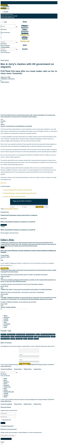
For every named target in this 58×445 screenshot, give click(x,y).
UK (35, 336)
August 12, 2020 (5, 77)
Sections (24, 33)
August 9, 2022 (5, 257)
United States (11, 334)
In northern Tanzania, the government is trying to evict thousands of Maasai (22, 284)
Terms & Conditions (6, 369)
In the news (11, 79)
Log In (2, 442)
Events (24, 49)
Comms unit (24, 41)
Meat (25, 338)
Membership (4, 5)
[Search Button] (16, 26)
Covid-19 (3, 334)
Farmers (30, 338)
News (25, 21)
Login (5, 22)
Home (2, 60)
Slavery (36, 338)
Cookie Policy (37, 369)
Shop (25, 45)
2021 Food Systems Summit (48, 334)
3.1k (2, 296)
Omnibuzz (3, 8)
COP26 (12, 338)
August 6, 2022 (5, 276)
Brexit (37, 334)
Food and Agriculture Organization (24, 336)
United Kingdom (8, 209)
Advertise (6, 9)
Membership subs (9, 392)
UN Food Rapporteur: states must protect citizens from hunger (20, 193)
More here (3, 183)
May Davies (5, 255)
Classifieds (7, 324)
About (5, 3)
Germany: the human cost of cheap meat (14, 196)
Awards (6, 12)
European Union (5, 336)
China (12, 336)
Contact (6, 320)
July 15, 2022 (4, 294)
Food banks (19, 338)
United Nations (30, 334)
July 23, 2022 (4, 286)
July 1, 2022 (4, 304)
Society (6, 60)
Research (24, 31)
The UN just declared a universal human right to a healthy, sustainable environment (24, 274)
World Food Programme (43, 336)
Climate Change (5, 338)
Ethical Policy (28, 369)
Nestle (53, 336)
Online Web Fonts (6, 366)
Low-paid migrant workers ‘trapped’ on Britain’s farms (18, 189)
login (6, 233)
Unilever (15, 209)
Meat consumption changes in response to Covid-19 (18, 230)
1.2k (2, 260)
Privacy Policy (18, 369)
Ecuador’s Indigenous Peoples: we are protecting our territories (18, 302)
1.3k (2, 305)
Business (24, 27)
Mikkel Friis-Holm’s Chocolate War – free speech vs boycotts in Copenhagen (22, 292)
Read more (4, 268)
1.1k (2, 278)
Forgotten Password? (7, 426)
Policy (24, 29)
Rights (2, 247)
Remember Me (6, 420)
